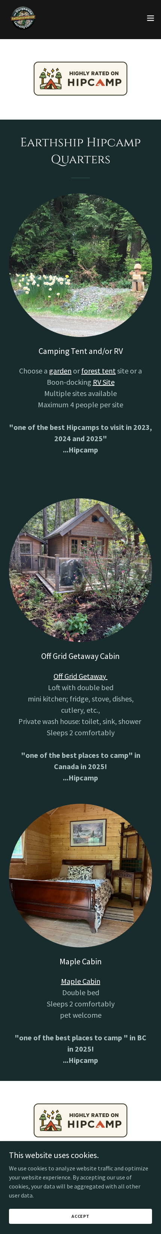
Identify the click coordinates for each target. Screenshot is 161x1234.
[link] (22, 18)
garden (60, 370)
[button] (150, 18)
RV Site (104, 382)
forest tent (98, 370)
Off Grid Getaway (80, 676)
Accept (80, 1216)
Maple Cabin (80, 981)
